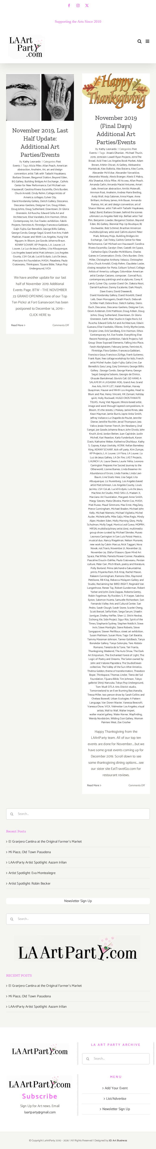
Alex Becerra (123, 169)
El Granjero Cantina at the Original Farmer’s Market (45, 841)
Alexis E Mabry (135, 177)
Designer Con (43, 205)
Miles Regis (130, 517)
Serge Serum (125, 612)
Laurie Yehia (126, 461)
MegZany (138, 505)
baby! (93, 212)
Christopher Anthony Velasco (112, 260)
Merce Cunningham (99, 509)
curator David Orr (118, 283)
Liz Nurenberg (113, 481)
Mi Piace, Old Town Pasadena (30, 852)
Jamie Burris (113, 414)
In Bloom (30, 241)
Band (100, 212)
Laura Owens (111, 461)
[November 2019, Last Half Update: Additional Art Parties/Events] (40, 97)
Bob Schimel (112, 228)
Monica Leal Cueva (124, 525)
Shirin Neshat (134, 616)
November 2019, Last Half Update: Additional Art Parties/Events (40, 85)
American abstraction (109, 189)
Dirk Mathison (114, 311)
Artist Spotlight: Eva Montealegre (32, 873)
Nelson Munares (134, 540)
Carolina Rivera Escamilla (38, 189)
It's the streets (105, 410)
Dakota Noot (136, 283)
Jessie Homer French (109, 426)
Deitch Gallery (48, 201)
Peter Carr (101, 564)
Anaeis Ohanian (115, 153)
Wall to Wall (111, 711)
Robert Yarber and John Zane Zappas (118, 590)
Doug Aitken (59, 205)
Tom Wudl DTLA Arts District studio (116, 687)
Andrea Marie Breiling (129, 192)
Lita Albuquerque (57, 249)
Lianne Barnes (112, 469)
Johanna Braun (57, 241)
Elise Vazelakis (36, 217)
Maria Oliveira (113, 501)
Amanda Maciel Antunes (120, 185)
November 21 (117, 548)
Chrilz (118, 256)
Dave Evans (106, 291)
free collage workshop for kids (118, 359)
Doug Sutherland (34, 209)
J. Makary (119, 410)
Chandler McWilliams (120, 252)
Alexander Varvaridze (127, 173)
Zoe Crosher (124, 722)
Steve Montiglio (107, 627)
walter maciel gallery (101, 714)
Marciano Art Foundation (26, 261)
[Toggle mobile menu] (148, 41)
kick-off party (121, 450)
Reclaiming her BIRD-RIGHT (112, 584)
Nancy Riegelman (114, 540)
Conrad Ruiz (135, 276)
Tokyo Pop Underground (129, 683)
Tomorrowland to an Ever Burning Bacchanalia (116, 691)
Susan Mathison (98, 635)
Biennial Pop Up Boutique (124, 224)
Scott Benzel (97, 612)
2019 (93, 157)
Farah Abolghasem (100, 347)
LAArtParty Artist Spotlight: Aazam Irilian (38, 862)
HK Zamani (128, 394)
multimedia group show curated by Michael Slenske (116, 531)
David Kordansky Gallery (25, 201)
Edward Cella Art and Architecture (116, 323)
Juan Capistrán (128, 434)
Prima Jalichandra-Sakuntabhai (124, 568)
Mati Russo (95, 505)
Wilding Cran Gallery (122, 718)
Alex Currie (137, 169)
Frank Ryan (94, 359)
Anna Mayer (126, 196)
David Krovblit (126, 295)
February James (120, 347)
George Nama (124, 370)
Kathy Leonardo (32, 162)
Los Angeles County (123, 485)
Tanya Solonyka (118, 643)
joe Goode (41, 241)
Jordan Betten (111, 434)
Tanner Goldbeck (127, 639)
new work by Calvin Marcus (105, 544)
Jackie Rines (131, 410)
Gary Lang (105, 366)
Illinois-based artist (131, 402)
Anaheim (36, 170)
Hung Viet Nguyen (109, 402)
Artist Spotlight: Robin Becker (30, 883)
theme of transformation (119, 671)
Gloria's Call (120, 378)
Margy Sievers (97, 501)
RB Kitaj (104, 580)
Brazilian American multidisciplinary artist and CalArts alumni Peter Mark (116, 232)
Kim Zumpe (136, 450)
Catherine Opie (99, 252)
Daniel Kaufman (99, 287)
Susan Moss (114, 635)
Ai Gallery (122, 165)
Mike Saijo (116, 517)
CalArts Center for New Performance (41, 183)
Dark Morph (135, 287)
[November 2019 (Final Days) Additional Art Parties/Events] (116, 91)
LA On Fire (119, 457)
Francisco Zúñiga (115, 355)
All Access (123, 181)
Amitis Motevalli (131, 189)
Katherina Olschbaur (125, 442)
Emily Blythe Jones (134, 327)
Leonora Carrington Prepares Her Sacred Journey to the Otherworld (117, 465)
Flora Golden (110, 351)
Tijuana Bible (47, 264)
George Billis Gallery (54, 229)
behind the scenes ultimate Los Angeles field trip (115, 214)
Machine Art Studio (102, 493)
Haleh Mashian (123, 386)
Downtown (52, 209)
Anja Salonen (111, 196)
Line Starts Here (111, 477)
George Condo (19, 233)
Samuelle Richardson (127, 600)
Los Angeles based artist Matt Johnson (33, 253)
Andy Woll (97, 196)
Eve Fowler (41, 221)
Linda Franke (121, 473)
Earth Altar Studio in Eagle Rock (120, 319)
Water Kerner (121, 714)
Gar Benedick (34, 229)
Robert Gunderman (125, 588)
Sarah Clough (104, 608)
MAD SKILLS (121, 493)
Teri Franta (132, 647)
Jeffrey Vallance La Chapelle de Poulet (111, 418)
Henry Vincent (113, 394)
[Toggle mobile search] (140, 41)
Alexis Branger (117, 177)
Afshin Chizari (107, 165)
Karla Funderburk (124, 438)
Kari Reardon (106, 438)
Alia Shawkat (96, 181)
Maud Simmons (110, 505)
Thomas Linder (118, 675)
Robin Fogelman (97, 596)
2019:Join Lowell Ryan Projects (114, 157)
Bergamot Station (41, 177)
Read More (17, 325)
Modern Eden (103, 521)
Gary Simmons (120, 366)
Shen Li (121, 616)
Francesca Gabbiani (57, 225)
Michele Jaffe (103, 517)
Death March (123, 299)
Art (44, 170)
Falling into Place (133, 343)
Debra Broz (111, 303)
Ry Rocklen (114, 596)
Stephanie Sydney (106, 624)
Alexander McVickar (103, 173)
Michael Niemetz (105, 513)
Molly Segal (106, 525)
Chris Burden (60, 189)
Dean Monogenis (105, 299)
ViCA (48, 268)
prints (94, 572)
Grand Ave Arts (52, 233)
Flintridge (40, 225)
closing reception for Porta (102, 268)
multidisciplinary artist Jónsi (113, 529)
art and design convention (119, 204)
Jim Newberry (128, 426)
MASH (45, 261)
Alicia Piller (35, 166)
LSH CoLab (28, 256)
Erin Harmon (52, 217)
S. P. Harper (127, 596)
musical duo (96, 540)
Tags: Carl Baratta (132, 635)
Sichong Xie (95, 619)
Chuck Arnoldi (23, 193)
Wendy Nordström (99, 718)
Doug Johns (17, 209)
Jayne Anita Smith (131, 414)
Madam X (134, 493)
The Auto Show (123, 651)
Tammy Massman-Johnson (102, 639)
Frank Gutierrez (134, 355)
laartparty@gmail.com (40, 1112)
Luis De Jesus (59, 256)
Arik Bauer (124, 200)
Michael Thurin (133, 153)
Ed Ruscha (34, 213)
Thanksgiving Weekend (101, 651)
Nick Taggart (128, 544)
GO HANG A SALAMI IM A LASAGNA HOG (115, 380)
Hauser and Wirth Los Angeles (39, 237)
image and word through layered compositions (114, 406)
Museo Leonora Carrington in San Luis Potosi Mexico (116, 534)
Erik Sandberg (112, 331)
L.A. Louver (54, 245)
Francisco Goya (96, 355)
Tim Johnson (127, 679)
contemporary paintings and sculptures (111, 279)
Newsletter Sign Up (78, 901)
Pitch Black (114, 564)
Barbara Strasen (21, 177)
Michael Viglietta (125, 513)
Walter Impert (126, 711)
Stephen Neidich (127, 624)
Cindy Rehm (38, 193)
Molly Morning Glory (124, 521)
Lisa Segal (126, 477)
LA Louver (133, 453)
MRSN (93, 529)
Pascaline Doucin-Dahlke (101, 560)
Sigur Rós (123, 619)
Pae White (100, 556)
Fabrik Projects (129, 339)
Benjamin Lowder (103, 220)
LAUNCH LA (96, 461)
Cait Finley (109, 240)
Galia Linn (131, 363)
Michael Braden (119, 509)
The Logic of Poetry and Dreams (116, 657)
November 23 (133, 548)
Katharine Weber (104, 442)
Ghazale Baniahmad (102, 378)
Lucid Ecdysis (43, 256)
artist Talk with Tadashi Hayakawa (46, 174)
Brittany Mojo (107, 236)
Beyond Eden (59, 177)
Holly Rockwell (106, 398)
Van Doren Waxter (112, 703)
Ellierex (119, 327)
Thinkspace (32, 264)
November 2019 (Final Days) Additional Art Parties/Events (116, 78)
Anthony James (108, 200)
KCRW (121, 445)
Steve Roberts (124, 627)
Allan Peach (48, 166)
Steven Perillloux (111, 631)
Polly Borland (98, 568)
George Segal (35, 233)
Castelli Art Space (133, 248)
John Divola (132, 430)
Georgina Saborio (108, 374)
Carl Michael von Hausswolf (118, 244)
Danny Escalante (118, 287)
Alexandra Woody (98, 177)
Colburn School (126, 268)
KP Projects (41, 245)
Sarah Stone (119, 608)
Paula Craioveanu (125, 560)
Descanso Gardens (24, 205)
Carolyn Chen (115, 248)
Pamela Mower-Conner (120, 556)
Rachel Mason (133, 572)
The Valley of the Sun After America (122, 667)
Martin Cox (128, 501)
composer (121, 276)
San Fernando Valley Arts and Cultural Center (117, 602)
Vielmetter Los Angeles (124, 706)
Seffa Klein (111, 612)
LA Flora (121, 453)
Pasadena (55, 261)
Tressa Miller (94, 695)
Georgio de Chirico (129, 374)
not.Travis (104, 548)
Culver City (50, 197)
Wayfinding (135, 714)
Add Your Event (116, 1088)
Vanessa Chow (95, 706)
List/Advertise (116, 1099)
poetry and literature (133, 564)
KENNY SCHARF (24, 245)
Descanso (62, 201)
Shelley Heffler (108, 616)
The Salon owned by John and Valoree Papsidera (117, 661)
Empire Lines (96, 331)
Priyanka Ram (105, 572)
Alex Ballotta (108, 169)
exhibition (53, 221)
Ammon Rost (97, 192)
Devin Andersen (96, 311)
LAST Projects (134, 457)
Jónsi (99, 434)
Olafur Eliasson (115, 552)
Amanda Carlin (98, 185)
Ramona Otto (122, 576)
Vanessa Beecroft (132, 703)
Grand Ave (129, 382)
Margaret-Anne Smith (130, 497)
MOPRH (139, 525)
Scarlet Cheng (135, 608)
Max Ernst (126, 505)
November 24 (98, 552)
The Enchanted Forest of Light (122, 655)
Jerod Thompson (127, 422)
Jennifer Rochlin (108, 422)
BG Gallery (17, 181)
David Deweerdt (123, 291)
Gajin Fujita (20, 229)
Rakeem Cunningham (102, 576)
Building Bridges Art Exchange (42, 181)
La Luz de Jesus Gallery (34, 249)
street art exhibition (132, 631)
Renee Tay (108, 588)
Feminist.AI (28, 225)
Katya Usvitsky (108, 445)
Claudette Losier (135, 264)
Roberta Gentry (132, 592)
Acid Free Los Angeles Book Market (116, 161)
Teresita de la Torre (114, 647)
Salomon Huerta (105, 600)
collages (38, 197)
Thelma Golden (95, 671)
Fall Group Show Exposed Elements (115, 341)
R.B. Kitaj (119, 572)
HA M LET (108, 386)
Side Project (110, 619)
